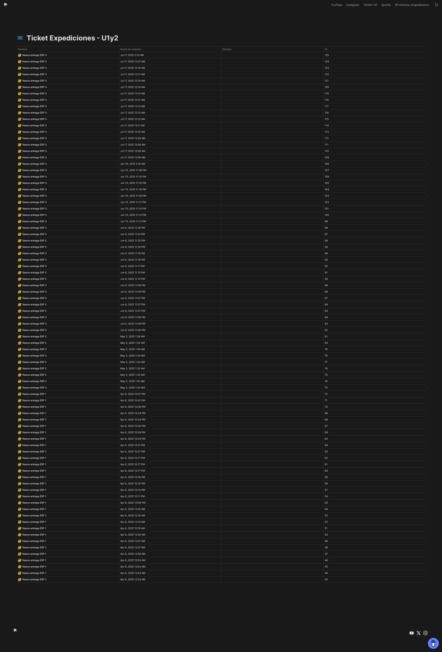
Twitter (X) (370, 5)
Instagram (352, 5)
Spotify (386, 5)
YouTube (336, 5)
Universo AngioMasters (413, 5)
